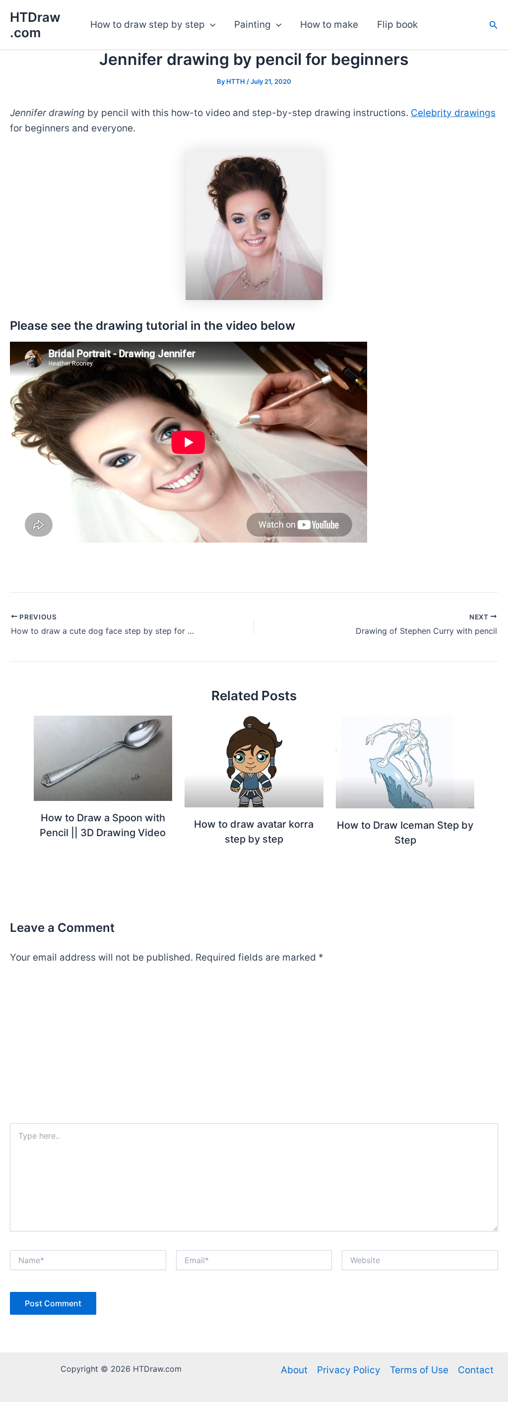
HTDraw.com (35, 24)
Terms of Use (419, 1370)
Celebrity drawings (453, 113)
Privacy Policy (349, 1370)
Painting (252, 24)
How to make (329, 24)
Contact (476, 1370)
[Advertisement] (254, 1048)
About (294, 1370)
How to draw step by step (147, 24)
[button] (210, 24)
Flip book (397, 24)
